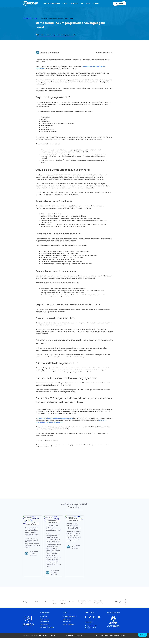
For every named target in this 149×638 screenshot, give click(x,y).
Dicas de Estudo (54, 602)
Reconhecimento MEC (69, 616)
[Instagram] (94, 617)
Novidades (38, 602)
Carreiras (72, 602)
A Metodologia (44, 619)
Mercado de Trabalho (63, 602)
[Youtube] (99, 617)
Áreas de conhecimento (51, 3)
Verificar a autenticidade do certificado (113, 636)
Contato (96, 3)
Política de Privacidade (47, 627)
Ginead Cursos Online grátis (30, 3)
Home (96, 636)
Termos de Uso (44, 624)
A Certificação (44, 622)
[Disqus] (74, 476)
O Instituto (43, 616)
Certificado (74, 3)
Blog (82, 3)
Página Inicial (27, 18)
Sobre (88, 3)
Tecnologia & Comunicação (98, 602)
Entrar (120, 3)
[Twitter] (90, 617)
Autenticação (67, 619)
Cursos (64, 3)
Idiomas (109, 602)
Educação (118, 602)
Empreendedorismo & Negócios (84, 602)
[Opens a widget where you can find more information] (142, 635)
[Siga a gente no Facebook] (85, 617)
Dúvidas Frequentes (68, 624)
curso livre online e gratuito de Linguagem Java (55, 418)
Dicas (46, 602)
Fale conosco (67, 622)
